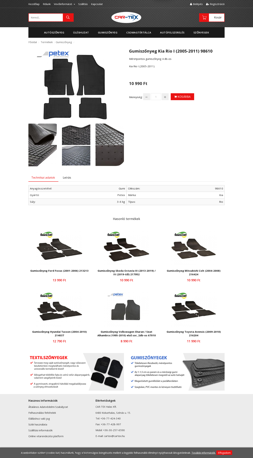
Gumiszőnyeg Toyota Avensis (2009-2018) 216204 (194, 333)
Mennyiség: (136, 97)
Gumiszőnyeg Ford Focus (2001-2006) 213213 (59, 270)
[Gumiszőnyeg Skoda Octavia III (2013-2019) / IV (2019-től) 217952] (126, 248)
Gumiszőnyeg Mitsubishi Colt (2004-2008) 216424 (193, 272)
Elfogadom (224, 452)
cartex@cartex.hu (114, 436)
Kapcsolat (97, 4)
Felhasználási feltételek (42, 412)
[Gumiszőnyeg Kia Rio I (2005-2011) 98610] (76, 84)
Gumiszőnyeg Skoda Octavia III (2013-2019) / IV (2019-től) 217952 (127, 272)
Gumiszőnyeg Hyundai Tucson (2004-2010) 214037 (59, 333)
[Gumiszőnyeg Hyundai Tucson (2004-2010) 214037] (59, 309)
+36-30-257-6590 (114, 430)
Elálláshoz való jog (39, 418)
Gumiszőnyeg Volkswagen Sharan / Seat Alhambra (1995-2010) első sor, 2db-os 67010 (126, 333)
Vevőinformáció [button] (63, 4)
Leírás (67, 177)
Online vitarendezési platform (46, 436)
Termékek (47, 42)
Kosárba (184, 97)
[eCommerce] (126, 17)
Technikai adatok (43, 177)
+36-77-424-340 (111, 418)
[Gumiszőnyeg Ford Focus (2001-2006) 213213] (59, 248)
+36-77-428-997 (111, 424)
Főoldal (32, 42)
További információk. (203, 452)
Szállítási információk (40, 430)
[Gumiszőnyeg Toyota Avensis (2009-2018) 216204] (194, 309)
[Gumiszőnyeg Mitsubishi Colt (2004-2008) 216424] (194, 248)
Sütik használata (37, 424)
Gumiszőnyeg (64, 42)
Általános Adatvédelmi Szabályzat (48, 407)
